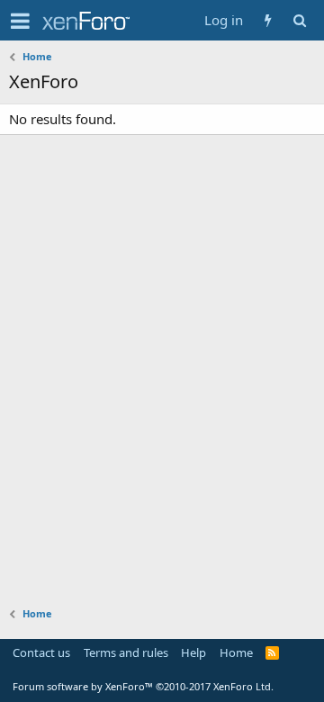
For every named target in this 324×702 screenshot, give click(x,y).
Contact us (41, 652)
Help (193, 652)
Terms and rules (126, 652)
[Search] (299, 20)
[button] (20, 21)
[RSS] (272, 652)
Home (236, 652)
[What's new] (268, 20)
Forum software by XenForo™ (143, 686)
